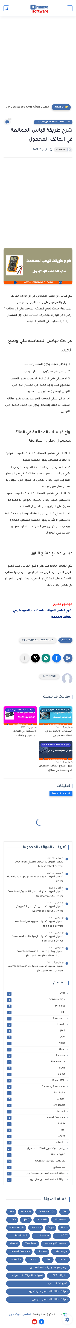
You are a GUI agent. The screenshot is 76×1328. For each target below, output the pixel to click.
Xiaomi (37, 1099)
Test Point (37, 1093)
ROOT (37, 1068)
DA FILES (37, 1006)
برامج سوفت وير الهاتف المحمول (37, 1148)
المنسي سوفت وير (20, 1314)
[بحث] (6, 8)
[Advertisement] (38, 61)
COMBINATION (37, 1000)
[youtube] (34, 1321)
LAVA (37, 1037)
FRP (37, 1012)
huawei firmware (37, 1117)
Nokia (37, 1043)
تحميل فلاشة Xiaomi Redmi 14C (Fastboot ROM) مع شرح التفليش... (27, 107)
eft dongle (37, 1105)
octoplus (37, 1142)
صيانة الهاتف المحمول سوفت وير (37, 1173)
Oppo (37, 1049)
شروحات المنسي (58, 1283)
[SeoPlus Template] (65, 1315)
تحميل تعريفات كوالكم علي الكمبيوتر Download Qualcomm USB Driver (35, 894)
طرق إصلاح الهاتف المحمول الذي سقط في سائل (55, 768)
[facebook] (41, 1321)
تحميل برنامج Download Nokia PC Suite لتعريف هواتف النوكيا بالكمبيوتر (39, 954)
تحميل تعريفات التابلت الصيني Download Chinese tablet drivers (38, 864)
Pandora (37, 1055)
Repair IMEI (37, 1080)
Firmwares (37, 1018)
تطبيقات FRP (37, 1155)
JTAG (37, 1031)
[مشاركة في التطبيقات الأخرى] (24, 658)
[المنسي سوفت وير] (38, 8)
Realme (37, 1074)
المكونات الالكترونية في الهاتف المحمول (58, 733)
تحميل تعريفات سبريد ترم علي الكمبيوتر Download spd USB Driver (39, 909)
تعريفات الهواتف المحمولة (37, 1161)
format (37, 1111)
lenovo (37, 1136)
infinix (37, 1124)
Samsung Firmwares (37, 1086)
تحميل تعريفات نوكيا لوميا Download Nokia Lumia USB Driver (37, 939)
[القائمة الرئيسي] (69, 8)
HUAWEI (37, 1024)
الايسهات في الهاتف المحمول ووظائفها (25, 733)
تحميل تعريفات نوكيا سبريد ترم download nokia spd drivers (38, 924)
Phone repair (37, 1062)
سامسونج (37, 1167)
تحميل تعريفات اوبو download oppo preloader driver (35, 879)
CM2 (37, 993)
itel (37, 1130)
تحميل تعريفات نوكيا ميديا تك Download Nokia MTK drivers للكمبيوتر (35, 968)
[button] (56, 658)
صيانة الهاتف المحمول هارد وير (53, 122)
